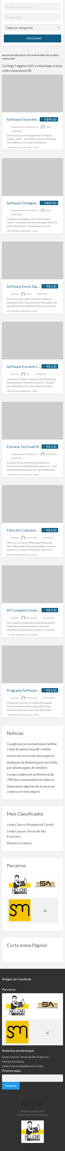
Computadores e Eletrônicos (24, 127)
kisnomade (51, 454)
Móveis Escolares (19, 843)
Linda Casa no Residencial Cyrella (30, 824)
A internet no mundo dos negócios (31, 756)
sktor (48, 127)
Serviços (15, 294)
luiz (28, 374)
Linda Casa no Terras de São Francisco (25, 1056)
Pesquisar (33, 38)
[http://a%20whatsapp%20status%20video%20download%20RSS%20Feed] (33, 70)
